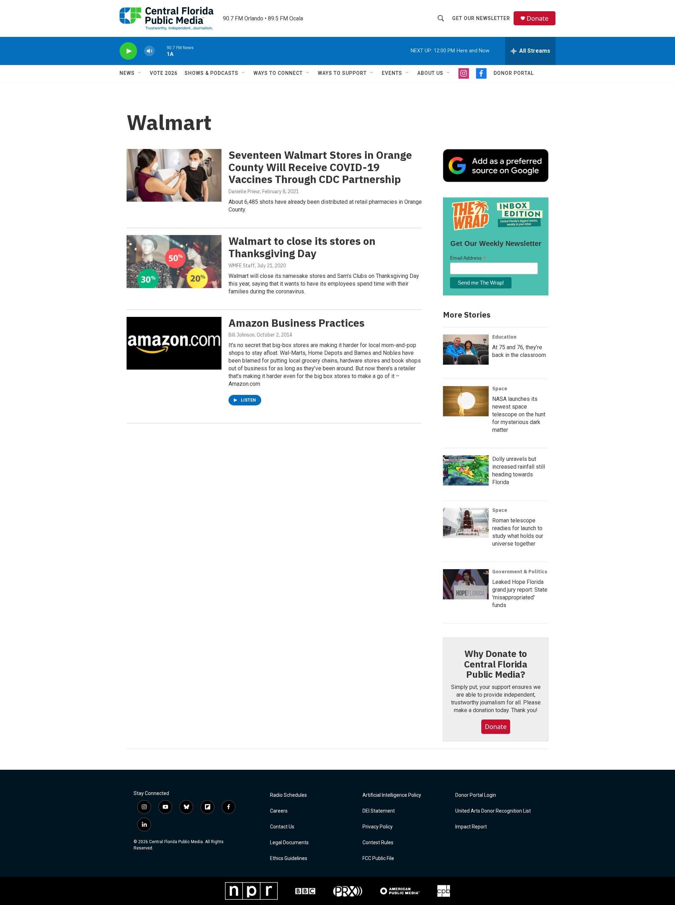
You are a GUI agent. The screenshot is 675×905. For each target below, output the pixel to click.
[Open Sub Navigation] (140, 73)
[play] (128, 51)
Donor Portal (514, 73)
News (127, 73)
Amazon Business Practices (297, 323)
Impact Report (471, 826)
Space (499, 388)
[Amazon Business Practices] (174, 343)
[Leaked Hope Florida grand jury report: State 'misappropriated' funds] (466, 584)
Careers (279, 811)
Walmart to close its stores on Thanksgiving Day (302, 247)
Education (504, 337)
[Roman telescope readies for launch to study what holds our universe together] (466, 523)
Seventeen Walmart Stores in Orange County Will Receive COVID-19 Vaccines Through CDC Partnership (320, 167)
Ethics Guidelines (288, 858)
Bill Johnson (242, 335)
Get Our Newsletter (481, 18)
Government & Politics (519, 571)
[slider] (161, 50)
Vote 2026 (164, 73)
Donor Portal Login (475, 795)
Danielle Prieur (244, 191)
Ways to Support (342, 73)
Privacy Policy (377, 826)
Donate (537, 18)
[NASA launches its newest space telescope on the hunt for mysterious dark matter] (466, 401)
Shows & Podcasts (211, 73)
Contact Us (282, 826)
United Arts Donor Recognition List (493, 811)
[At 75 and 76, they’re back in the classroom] (466, 349)
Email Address (468, 258)
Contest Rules (377, 842)
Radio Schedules (288, 795)
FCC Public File (378, 858)
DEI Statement (378, 811)
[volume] (149, 51)
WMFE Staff (242, 265)
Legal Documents (289, 842)
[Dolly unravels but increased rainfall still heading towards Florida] (466, 470)
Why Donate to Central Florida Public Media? (495, 664)
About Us (430, 73)
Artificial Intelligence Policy (391, 795)
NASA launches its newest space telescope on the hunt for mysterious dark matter (518, 414)
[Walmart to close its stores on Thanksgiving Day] (174, 261)
